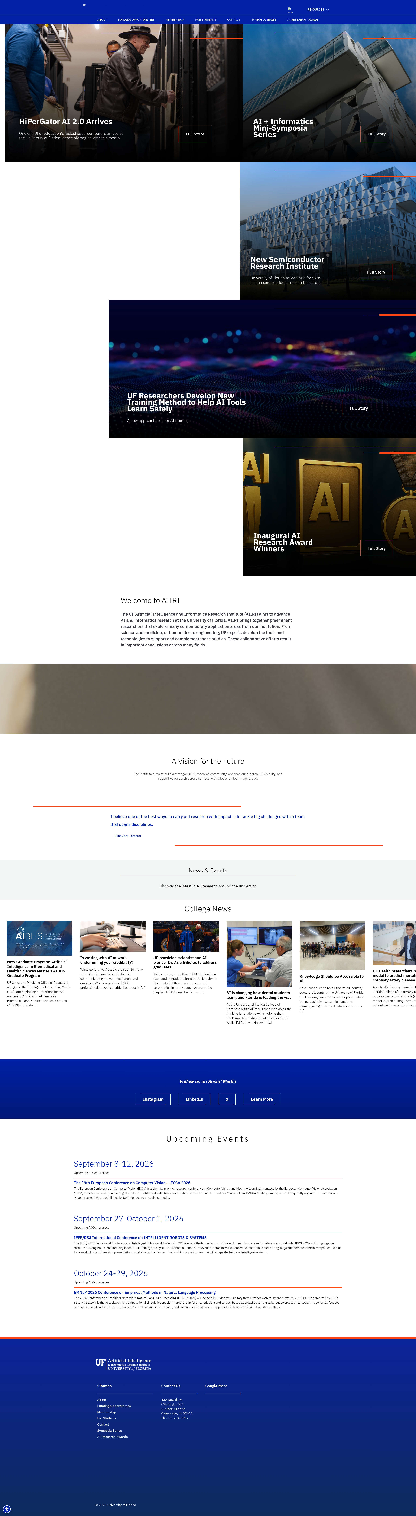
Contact (233, 19)
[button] (7, 1509)
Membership (175, 19)
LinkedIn (194, 1099)
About (102, 19)
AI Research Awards (302, 19)
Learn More (262, 1099)
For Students (205, 19)
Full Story (377, 134)
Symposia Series (263, 19)
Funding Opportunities (136, 19)
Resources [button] (315, 9)
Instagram (153, 1099)
